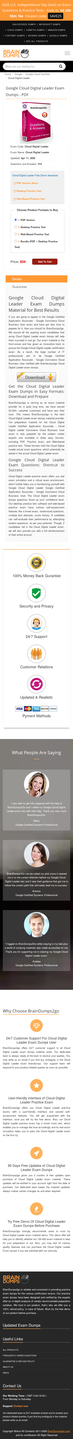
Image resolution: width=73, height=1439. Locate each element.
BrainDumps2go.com (59, 1431)
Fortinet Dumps (15, 35)
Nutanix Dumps (37, 35)
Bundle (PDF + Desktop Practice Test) (36, 243)
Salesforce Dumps (24, 24)
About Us (8, 1366)
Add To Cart (45, 261)
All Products (11, 1349)
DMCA (6, 1372)
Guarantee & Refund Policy (19, 1361)
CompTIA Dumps (35, 30)
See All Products (37, 41)
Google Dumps (58, 35)
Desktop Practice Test (31, 226)
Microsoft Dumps (49, 24)
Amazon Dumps (57, 30)
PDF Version (26, 219)
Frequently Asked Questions (19, 1355)
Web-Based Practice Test (33, 233)
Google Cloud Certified (37, 74)
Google (18, 74)
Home (8, 74)
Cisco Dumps (15, 30)
